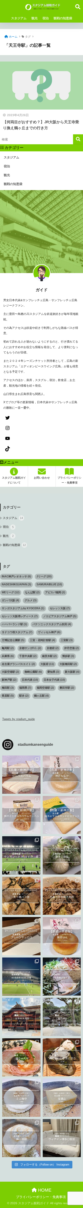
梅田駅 (8, 687)
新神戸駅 (9, 679)
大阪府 (47, 664)
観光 (34, 18)
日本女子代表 (54, 679)
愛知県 (53, 671)
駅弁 (24, 695)
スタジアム (19, 18)
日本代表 (30, 679)
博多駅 (68, 656)
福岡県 (25, 687)
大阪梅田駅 (68, 664)
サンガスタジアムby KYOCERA (23, 608)
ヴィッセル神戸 (49, 632)
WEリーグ (10, 592)
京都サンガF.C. (30, 648)
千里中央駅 (28, 656)
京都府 (53, 648)
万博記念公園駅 (13, 640)
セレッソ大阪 (60, 608)
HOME (44, 1190)
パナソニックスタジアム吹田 (52, 624)
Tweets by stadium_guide (18, 719)
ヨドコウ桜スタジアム (17, 632)
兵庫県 (8, 656)
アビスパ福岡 (55, 592)
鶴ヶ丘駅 (41, 695)
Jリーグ (44, 576)
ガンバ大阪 (10, 600)
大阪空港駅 (10, 671)
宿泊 (45, 18)
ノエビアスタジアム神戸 (59, 616)
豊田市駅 (67, 687)
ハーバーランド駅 (14, 624)
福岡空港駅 (45, 687)
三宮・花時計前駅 (42, 640)
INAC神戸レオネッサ (16, 576)
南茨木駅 (49, 656)
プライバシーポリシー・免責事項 (41, 1197)
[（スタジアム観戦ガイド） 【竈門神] (62, 1017)
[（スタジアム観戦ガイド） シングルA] (62, 1138)
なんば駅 (32, 592)
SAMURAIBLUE (49, 584)
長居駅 (8, 695)
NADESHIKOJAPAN (16, 584)
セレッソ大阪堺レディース (20, 616)
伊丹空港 (71, 648)
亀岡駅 (8, 648)
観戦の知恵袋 (63, 18)
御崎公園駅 (33, 671)
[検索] (78, 139)
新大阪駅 (72, 671)
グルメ (31, 600)
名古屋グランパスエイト (18, 664)
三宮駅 (67, 640)
